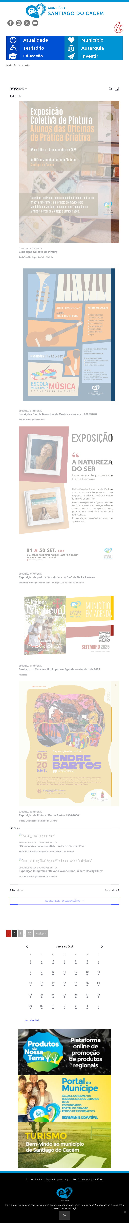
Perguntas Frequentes (54, 1179)
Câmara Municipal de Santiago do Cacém (64, 10)
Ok (64, 1215)
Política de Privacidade (35, 1179)
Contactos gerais (84, 1179)
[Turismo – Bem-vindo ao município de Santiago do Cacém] (64, 1167)
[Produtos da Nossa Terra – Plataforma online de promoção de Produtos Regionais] (64, 1074)
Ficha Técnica (98, 1179)
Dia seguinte (111, 890)
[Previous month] (27, 946)
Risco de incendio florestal (118, 27)
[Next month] (102, 946)
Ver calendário (32, 1020)
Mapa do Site (70, 1179)
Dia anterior (17, 890)
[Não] (124, 1212)
